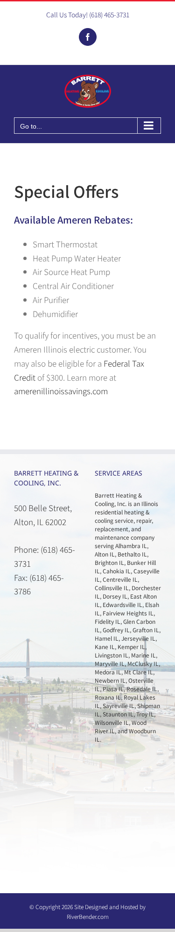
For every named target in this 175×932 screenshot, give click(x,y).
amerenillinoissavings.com (61, 391)
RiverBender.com (88, 916)
